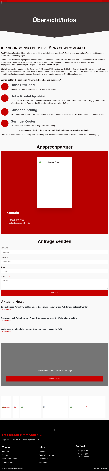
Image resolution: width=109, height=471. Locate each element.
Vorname (4, 248)
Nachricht (5, 276)
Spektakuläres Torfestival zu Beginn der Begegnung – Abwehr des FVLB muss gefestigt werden (44, 307)
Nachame (5, 257)
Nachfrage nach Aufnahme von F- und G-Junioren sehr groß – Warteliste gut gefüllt (39, 318)
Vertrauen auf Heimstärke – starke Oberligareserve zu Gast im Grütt (31, 329)
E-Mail (3, 267)
